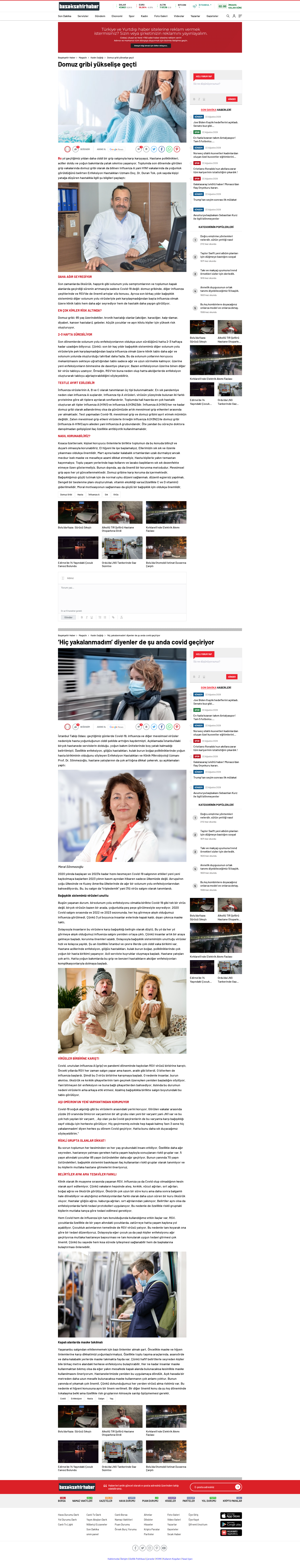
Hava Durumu (127, 1499)
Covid (63, 1398)
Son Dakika (64, 16)
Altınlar (148, 1514)
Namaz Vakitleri (82, 1499)
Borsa (62, 1499)
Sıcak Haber (174, 1534)
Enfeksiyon (76, 1398)
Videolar (179, 16)
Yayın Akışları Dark (96, 1519)
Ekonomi (117, 16)
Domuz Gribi (66, 494)
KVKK (159, 1558)
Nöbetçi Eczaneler (96, 1524)
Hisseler (170, 1499)
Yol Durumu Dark (67, 1519)
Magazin (83, 57)
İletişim (124, 1558)
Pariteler (189, 1499)
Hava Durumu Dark (68, 1514)
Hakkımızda (113, 1558)
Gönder (68, 617)
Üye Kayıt (194, 1519)
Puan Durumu (150, 1499)
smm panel (92, 1534)
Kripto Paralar (232, 1499)
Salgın (101, 1398)
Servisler (83, 16)
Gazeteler (212, 16)
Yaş (111, 1398)
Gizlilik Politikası (137, 1558)
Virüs (115, 494)
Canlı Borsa (121, 1514)
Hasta (80, 494)
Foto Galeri (161, 16)
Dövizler (148, 1519)
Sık (106, 494)
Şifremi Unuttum (198, 1524)
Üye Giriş (193, 1514)
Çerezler (150, 1558)
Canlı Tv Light (65, 1524)
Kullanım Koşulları (172, 1558)
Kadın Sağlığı (97, 57)
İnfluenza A (94, 494)
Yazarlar (195, 16)
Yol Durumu (209, 1499)
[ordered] (100, 617)
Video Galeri (174, 1519)
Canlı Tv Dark (93, 1514)
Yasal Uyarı (187, 1558)
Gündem (100, 16)
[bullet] (104, 617)
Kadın (144, 16)
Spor (132, 16)
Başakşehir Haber (66, 57)
